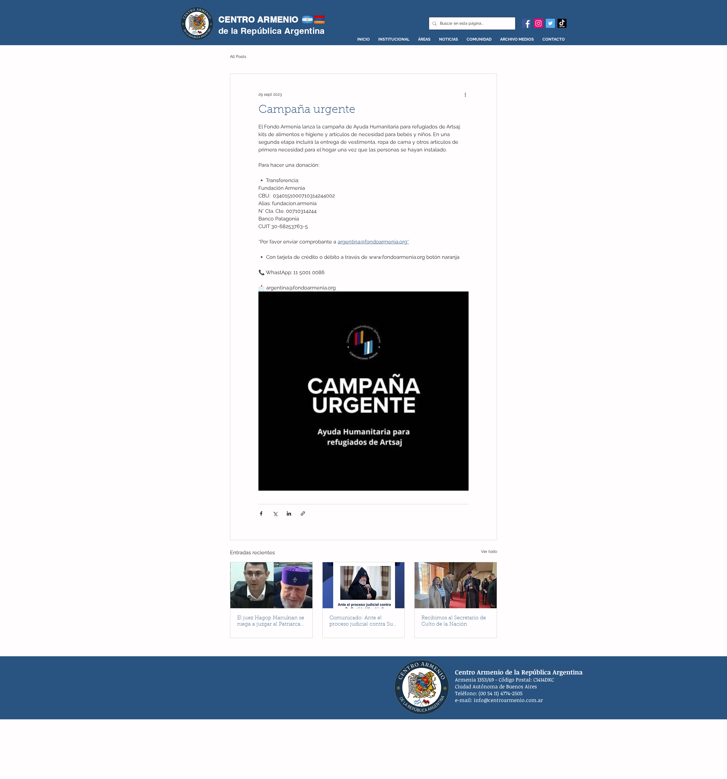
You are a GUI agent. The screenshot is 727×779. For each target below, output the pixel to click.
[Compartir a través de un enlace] (303, 513)
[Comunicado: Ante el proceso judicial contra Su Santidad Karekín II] (364, 585)
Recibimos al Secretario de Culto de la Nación (453, 621)
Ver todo (489, 551)
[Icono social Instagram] (538, 23)
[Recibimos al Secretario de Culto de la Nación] (456, 585)
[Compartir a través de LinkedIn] (289, 513)
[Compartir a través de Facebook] (261, 513)
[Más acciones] (465, 94)
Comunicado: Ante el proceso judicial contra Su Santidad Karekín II (361, 622)
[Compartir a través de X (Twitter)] (275, 513)
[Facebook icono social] (526, 23)
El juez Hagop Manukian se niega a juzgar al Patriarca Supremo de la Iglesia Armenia (270, 622)
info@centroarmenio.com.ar (508, 700)
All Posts (238, 56)
